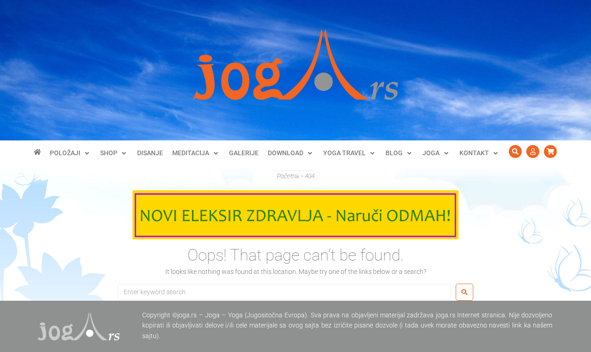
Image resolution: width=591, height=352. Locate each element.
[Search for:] (284, 292)
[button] (70, 153)
